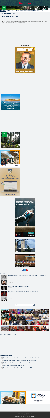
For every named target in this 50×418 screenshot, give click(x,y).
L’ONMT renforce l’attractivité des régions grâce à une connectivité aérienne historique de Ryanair (25, 250)
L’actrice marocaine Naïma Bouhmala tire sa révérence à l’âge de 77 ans (21, 296)
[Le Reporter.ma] (25, 3)
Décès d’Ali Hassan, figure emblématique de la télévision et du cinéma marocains (23, 291)
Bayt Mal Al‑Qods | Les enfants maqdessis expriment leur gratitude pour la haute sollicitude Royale (25, 10)
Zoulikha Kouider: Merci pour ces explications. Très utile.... (14, 365)
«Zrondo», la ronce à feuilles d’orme (10, 16)
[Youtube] (27, 270)
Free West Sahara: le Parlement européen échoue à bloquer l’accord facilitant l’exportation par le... (21, 357)
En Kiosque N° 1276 (25, 45)
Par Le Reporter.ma (5, 18)
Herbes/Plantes (19, 18)
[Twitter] (25, 270)
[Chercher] (34, 305)
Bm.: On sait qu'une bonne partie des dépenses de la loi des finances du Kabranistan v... (19, 367)
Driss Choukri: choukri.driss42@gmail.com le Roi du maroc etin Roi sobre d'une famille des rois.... (21, 362)
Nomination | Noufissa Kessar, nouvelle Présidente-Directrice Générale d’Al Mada (23, 281)
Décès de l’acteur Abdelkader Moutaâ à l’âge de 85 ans (18, 286)
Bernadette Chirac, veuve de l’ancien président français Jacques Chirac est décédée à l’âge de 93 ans (27, 275)
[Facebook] (23, 270)
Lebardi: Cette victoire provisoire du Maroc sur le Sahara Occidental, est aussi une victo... (19, 360)
